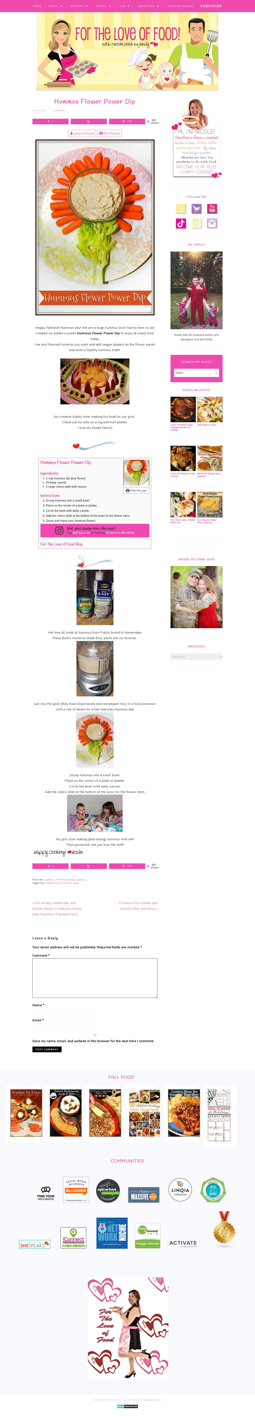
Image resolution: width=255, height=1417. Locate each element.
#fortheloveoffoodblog (120, 532)
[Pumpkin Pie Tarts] (26, 1139)
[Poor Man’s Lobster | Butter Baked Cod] (183, 516)
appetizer (50, 883)
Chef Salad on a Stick (206, 425)
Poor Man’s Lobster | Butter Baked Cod (183, 521)
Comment (41, 955)
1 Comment (59, 110)
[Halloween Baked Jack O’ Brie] (65, 1139)
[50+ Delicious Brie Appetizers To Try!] (144, 1139)
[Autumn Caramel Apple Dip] (105, 1139)
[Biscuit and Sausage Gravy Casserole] (210, 470)
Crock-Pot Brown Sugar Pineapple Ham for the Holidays (182, 428)
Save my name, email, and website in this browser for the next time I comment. (93, 1041)
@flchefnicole (82, 532)
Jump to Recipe (84, 133)
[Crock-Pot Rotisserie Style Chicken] (183, 470)
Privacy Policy (152, 1400)
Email (38, 1020)
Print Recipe (111, 133)
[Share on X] (89, 121)
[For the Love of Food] (127, 91)
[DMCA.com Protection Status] (127, 1411)
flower (58, 883)
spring (76, 883)
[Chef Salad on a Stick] (210, 421)
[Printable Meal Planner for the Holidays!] (219, 1144)
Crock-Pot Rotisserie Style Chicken (183, 475)
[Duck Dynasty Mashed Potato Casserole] (210, 516)
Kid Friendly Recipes (65, 879)
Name (38, 1005)
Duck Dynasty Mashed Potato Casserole (207, 521)
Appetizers (49, 879)
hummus (67, 883)
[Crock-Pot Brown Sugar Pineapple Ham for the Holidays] (183, 421)
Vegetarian (81, 879)
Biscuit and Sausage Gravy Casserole (209, 475)
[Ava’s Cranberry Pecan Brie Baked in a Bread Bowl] (184, 1139)
